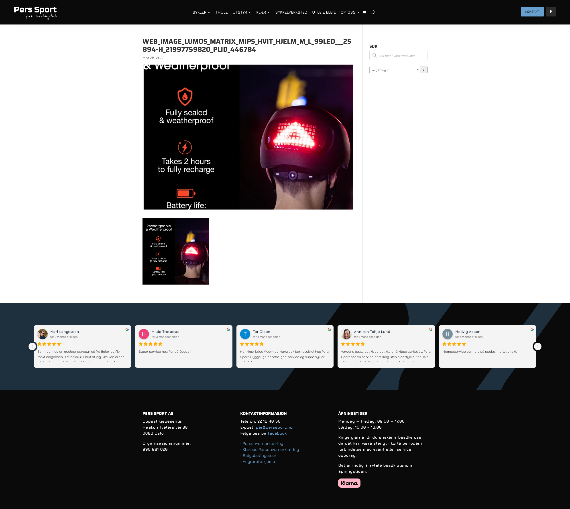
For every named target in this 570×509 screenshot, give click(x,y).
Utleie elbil (324, 12)
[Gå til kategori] (424, 70)
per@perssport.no (274, 427)
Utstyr (240, 12)
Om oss (348, 12)
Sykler (199, 12)
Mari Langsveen (24, 332)
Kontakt (532, 11)
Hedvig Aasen (428, 332)
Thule (222, 12)
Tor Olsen (221, 332)
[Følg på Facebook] (551, 11)
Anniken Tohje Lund (332, 332)
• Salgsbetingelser (258, 455)
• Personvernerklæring (261, 443)
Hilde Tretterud (126, 332)
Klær (261, 12)
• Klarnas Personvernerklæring (269, 449)
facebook (277, 433)
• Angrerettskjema (257, 461)
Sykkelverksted (291, 12)
